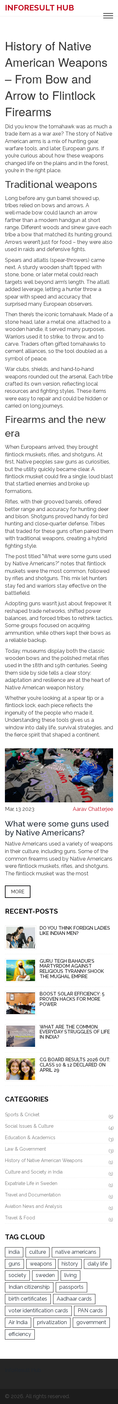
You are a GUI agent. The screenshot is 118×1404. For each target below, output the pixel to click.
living (70, 1275)
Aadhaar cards (74, 1299)
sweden (45, 1275)
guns (14, 1264)
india (14, 1252)
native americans (75, 1252)
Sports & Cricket (59, 1115)
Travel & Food (59, 1218)
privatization (52, 1322)
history (70, 1264)
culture (37, 1252)
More (17, 891)
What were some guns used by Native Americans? (57, 828)
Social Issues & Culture (59, 1127)
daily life (98, 1264)
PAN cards (90, 1310)
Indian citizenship (29, 1287)
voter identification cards (38, 1310)
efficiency (20, 1334)
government (91, 1322)
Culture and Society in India (59, 1172)
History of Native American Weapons (59, 1161)
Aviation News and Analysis (59, 1207)
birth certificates (28, 1299)
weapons (41, 1264)
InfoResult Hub (39, 7)
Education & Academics (59, 1138)
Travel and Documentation (59, 1195)
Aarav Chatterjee (93, 809)
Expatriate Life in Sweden (59, 1184)
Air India (18, 1322)
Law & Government (59, 1150)
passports (71, 1287)
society (17, 1275)
